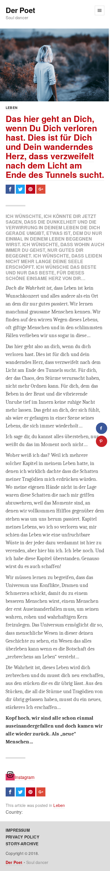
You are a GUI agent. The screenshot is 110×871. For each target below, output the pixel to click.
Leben (11, 107)
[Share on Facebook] (101, 428)
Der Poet (20, 10)
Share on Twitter (20, 189)
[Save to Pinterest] (101, 441)
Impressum (18, 830)
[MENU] (99, 10)
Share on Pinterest (30, 189)
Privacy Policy (22, 837)
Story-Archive (22, 843)
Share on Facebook (10, 189)
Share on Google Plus (40, 189)
